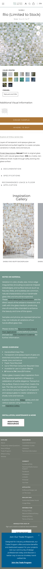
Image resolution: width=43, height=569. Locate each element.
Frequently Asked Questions (10, 445)
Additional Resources (13, 423)
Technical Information (29, 451)
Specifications (11, 176)
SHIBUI (21, 10)
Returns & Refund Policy (30, 513)
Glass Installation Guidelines (24, 335)
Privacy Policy (27, 511)
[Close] (39, 535)
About (3, 443)
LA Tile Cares (26, 493)
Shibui (22, 400)
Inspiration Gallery (13, 406)
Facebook (25, 471)
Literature (25, 448)
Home (4, 27)
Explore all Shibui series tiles (11, 137)
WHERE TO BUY (21, 127)
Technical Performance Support (30, 468)
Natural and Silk (10, 94)
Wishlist (3, 456)
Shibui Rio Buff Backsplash (15, 262)
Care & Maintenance (29, 443)
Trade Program (6, 451)
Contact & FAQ (27, 464)
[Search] (30, 4)
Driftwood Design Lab (29, 490)
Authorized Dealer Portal (30, 500)
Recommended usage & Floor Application (18, 183)
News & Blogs (5, 448)
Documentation (12, 169)
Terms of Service (27, 519)
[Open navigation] (3, 3)
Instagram (25, 474)
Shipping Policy (27, 516)
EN (40, 3)
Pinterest (25, 480)
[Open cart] (33, 4)
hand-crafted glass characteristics (21, 300)
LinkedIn (25, 477)
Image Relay (26, 503)
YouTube (25, 482)
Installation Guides (28, 445)
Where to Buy (5, 454)
